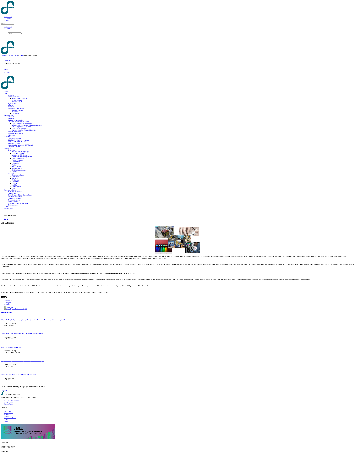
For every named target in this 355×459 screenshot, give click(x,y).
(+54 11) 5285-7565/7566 (12, 400)
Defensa (14, 183)
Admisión (15, 178)
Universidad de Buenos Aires (9, 55)
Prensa (6, 421)
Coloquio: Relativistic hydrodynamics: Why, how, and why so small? (18, 374)
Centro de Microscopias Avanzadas (22, 123)
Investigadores (8, 115)
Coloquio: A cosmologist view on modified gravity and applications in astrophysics (22, 361)
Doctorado (11, 173)
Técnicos (10, 105)
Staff (5, 93)
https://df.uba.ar (8, 404)
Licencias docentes (17, 110)
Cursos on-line (16, 161)
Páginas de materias (14, 143)
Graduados (7, 414)
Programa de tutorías (14, 200)
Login (6, 219)
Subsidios (11, 117)
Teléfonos (11, 107)
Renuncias (15, 112)
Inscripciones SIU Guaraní (19, 155)
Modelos (14, 185)
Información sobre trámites (16, 108)
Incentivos (11, 118)
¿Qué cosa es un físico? (15, 191)
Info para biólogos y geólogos (20, 151)
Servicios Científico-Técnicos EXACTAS (24, 130)
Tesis (13, 188)
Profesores (11, 95)
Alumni (6, 206)
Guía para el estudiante (14, 198)
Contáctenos (4, 390)
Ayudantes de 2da (17, 102)
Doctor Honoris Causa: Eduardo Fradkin (11, 347)
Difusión (7, 20)
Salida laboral (12, 193)
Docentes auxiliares (14, 97)
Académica (7, 18)
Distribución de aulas (18, 158)
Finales (14, 165)
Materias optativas (17, 168)
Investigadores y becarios (15, 133)
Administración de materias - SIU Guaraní (20, 145)
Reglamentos (15, 180)
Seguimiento (15, 181)
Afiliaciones (11, 135)
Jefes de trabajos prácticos (19, 98)
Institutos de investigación (15, 120)
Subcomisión (15, 176)
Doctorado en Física (18, 175)
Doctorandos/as (16, 186)
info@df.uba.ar (8, 72)
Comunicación (8, 208)
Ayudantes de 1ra (17, 100)
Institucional (8, 17)
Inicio (6, 92)
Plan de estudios (16, 166)
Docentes (7, 136)
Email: (6, 69)
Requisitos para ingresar (15, 196)
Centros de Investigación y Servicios (18, 121)
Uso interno (7, 28)
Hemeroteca (15, 163)
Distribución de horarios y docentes (18, 140)
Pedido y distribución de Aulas (17, 141)
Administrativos (12, 103)
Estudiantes (7, 148)
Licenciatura (11, 150)
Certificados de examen (19, 170)
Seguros (14, 171)
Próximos (6, 312)
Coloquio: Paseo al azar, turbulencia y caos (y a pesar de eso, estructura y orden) (22, 333)
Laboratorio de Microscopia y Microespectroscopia (27, 125)
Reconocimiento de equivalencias (18, 203)
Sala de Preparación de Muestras (21, 126)
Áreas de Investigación (14, 131)
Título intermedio (13, 205)
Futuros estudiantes (10, 190)
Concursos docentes (14, 146)
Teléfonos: (7, 60)
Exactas (21, 55)
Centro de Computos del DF (20, 128)
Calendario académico (14, 138)
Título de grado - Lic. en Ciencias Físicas (20, 195)
